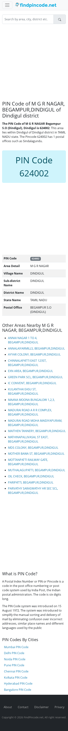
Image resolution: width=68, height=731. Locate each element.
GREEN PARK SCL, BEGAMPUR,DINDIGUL (35, 377)
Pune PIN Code (14, 665)
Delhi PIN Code (14, 653)
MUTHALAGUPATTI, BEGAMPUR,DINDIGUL (36, 470)
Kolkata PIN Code (15, 678)
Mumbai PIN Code (16, 647)
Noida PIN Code (14, 659)
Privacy (59, 707)
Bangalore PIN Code (17, 690)
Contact (23, 707)
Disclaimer (41, 707)
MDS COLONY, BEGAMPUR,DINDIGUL (33, 448)
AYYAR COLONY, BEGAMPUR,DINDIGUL (34, 354)
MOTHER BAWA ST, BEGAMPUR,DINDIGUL (36, 454)
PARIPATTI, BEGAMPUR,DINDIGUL (30, 482)
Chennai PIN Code (16, 671)
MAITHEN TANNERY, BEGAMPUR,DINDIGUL (37, 431)
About (8, 707)
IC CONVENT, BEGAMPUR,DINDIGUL (32, 383)
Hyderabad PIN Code (18, 683)
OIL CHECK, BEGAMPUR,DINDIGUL (31, 476)
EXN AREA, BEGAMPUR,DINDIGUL (30, 371)
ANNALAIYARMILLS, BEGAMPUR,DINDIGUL (36, 348)
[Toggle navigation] (7, 5)
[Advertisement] (34, 62)
